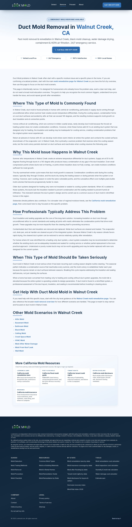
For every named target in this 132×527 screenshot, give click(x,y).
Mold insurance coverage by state (79, 465)
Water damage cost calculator (106, 474)
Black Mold (20, 330)
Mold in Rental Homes (47, 470)
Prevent (72, 5)
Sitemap (42, 507)
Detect (53, 5)
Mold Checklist (16, 478)
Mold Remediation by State (49, 478)
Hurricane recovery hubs (76, 485)
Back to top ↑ (116, 518)
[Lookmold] (21, 5)
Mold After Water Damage (26, 344)
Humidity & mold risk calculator (107, 470)
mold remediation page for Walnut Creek (71, 81)
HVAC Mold (20, 340)
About (81, 5)
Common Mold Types (47, 461)
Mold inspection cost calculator (107, 465)
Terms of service (45, 503)
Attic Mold (19, 319)
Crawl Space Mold (23, 337)
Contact (14, 503)
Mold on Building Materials (48, 465)
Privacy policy (44, 498)
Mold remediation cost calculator (107, 461)
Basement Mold (22, 323)
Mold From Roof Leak (24, 347)
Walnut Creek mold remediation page (92, 299)
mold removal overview (44, 302)
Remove (63, 5)
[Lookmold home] (21, 426)
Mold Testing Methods (19, 465)
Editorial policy (16, 507)
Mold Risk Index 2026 (75, 489)
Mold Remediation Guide (48, 474)
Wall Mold (19, 351)
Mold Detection (16, 461)
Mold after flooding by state (77, 470)
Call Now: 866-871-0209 (67, 50)
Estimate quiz (100, 478)
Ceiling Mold (20, 333)
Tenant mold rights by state (77, 474)
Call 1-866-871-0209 (111, 5)
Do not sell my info (17, 511)
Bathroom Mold (21, 326)
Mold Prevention (17, 474)
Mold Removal (16, 470)
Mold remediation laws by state (78, 461)
